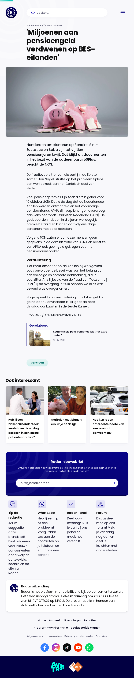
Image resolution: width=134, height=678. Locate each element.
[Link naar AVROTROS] (57, 667)
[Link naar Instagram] (56, 647)
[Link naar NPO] (75, 667)
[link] (37, 362)
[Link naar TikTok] (67, 647)
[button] (122, 12)
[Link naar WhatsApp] (89, 647)
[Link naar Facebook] (44, 647)
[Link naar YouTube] (78, 647)
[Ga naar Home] (11, 12)
